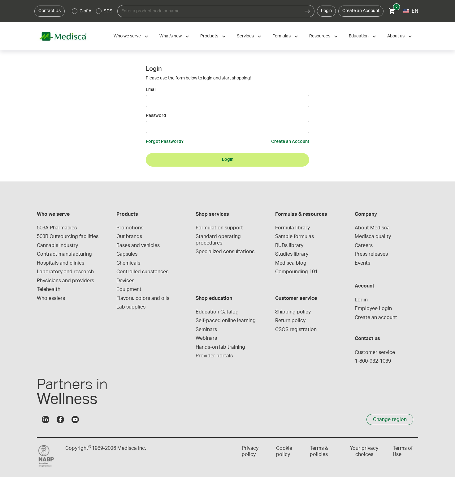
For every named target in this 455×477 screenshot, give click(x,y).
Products (209, 36)
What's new (170, 36)
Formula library (292, 227)
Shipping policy (293, 311)
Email (151, 89)
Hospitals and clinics (60, 263)
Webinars (206, 338)
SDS (108, 11)
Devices (125, 280)
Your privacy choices (364, 451)
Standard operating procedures (219, 239)
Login (326, 11)
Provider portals (214, 355)
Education (359, 36)
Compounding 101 (296, 271)
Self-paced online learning (226, 320)
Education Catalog (217, 311)
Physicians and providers (65, 280)
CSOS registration (296, 329)
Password (156, 115)
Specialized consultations (225, 251)
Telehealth (48, 289)
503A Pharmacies (57, 227)
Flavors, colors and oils (142, 298)
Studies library (291, 254)
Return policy (290, 320)
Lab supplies (130, 307)
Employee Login (373, 308)
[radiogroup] (92, 11)
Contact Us (49, 11)
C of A (85, 11)
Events (362, 263)
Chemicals (128, 263)
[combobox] (209, 11)
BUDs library (289, 245)
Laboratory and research (65, 271)
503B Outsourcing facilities (67, 236)
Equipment (128, 289)
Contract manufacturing (64, 254)
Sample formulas (294, 236)
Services (245, 36)
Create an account (376, 317)
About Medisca (372, 227)
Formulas (281, 36)
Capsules (126, 254)
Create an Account (360, 11)
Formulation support (219, 227)
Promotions (129, 227)
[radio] (74, 11)
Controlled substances (142, 271)
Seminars (206, 329)
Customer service (375, 352)
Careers (364, 245)
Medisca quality (373, 236)
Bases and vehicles (138, 245)
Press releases (371, 254)
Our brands (129, 236)
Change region (390, 419)
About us (396, 36)
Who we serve (127, 36)
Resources (319, 36)
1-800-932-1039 (373, 361)
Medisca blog (290, 263)
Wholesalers (51, 298)
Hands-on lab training (220, 347)
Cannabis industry (57, 245)
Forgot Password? (165, 141)
